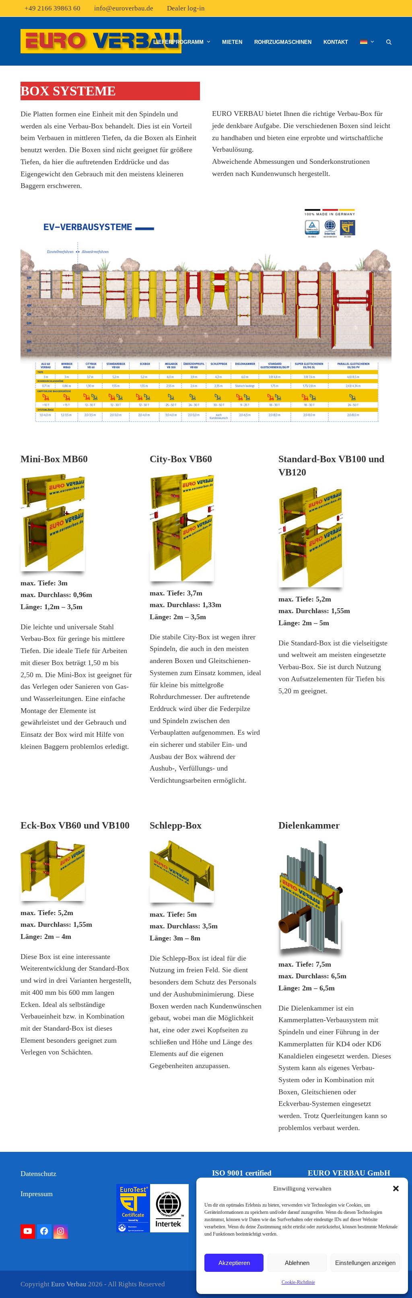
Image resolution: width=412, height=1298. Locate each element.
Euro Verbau (69, 1284)
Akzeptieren (234, 1262)
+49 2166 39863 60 (52, 8)
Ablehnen (297, 1262)
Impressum (37, 1194)
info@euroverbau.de (123, 8)
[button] (396, 1188)
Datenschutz (38, 1174)
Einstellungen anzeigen (365, 1262)
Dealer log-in (186, 8)
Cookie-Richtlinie (298, 1282)
